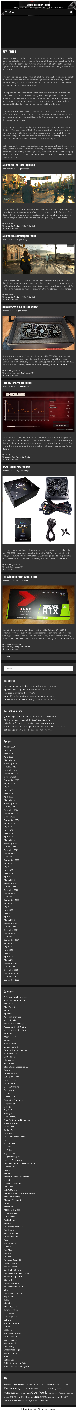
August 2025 (9, 783)
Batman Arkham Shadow (15, 1050)
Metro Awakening (12, 1196)
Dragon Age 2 (10, 1103)
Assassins (24, 1384)
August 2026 (9, 747)
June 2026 (8, 750)
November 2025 (11, 773)
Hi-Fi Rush (8, 1150)
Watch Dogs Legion (13, 1349)
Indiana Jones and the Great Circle (19, 1163)
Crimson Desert (11, 1073)
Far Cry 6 (8, 455)
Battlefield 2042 (11, 1053)
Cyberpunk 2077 (11, 1076)
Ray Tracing (15, 226)
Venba (7, 1326)
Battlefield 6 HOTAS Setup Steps (40, 723)
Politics (56, 1393)
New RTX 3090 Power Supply (16, 467)
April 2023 (8, 876)
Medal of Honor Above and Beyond (20, 1193)
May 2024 (8, 833)
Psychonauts (10, 1243)
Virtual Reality (10, 1336)
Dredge (7, 1106)
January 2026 (10, 766)
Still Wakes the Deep (13, 1286)
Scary (18, 1397)
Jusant (7, 1170)
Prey (6, 1240)
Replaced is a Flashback (14, 693)
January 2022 (10, 926)
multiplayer (9, 1392)
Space (48, 1397)
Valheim (7, 1320)
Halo (6, 1140)
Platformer (51, 1393)
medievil (59, 1389)
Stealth (58, 1397)
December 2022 (11, 890)
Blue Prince (9, 1063)
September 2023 (11, 860)
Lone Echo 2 (9, 1186)
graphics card (10, 373)
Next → (9, 656)
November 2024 (11, 813)
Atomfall (8, 1033)
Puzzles (62, 1393)
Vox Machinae (10, 1340)
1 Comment (9, 569)
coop (43, 1384)
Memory (8, 457)
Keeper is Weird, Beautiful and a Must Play (45, 726)
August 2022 (9, 903)
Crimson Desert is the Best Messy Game (22, 699)
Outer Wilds (9, 1216)
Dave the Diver (10, 1080)
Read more (62, 217)
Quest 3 (7, 1246)
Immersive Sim (46, 1389)
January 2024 (10, 846)
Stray (6, 1290)
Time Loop (21, 1401)
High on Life (9, 1153)
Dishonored (9, 1096)
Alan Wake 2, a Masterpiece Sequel (19, 236)
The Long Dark (10, 1306)
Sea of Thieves (10, 1266)
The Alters (8, 1303)
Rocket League (10, 1263)
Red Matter (9, 1250)
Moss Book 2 (10, 1206)
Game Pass (9, 1126)
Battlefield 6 (9, 1056)
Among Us (8, 1010)
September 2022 (11, 900)
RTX (21, 226)
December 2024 (11, 810)
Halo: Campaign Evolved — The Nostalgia (22, 686)
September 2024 (11, 820)
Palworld (8, 1223)
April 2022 (8, 916)
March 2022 (9, 920)
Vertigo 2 (8, 1330)
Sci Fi (26, 226)
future (65, 1384)
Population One (11, 1236)
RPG (12, 1397)
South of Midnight (12, 1270)
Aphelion (8, 1013)
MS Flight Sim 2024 (12, 1210)
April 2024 (8, 836)
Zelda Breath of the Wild (15, 1363)
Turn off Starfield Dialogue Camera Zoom (23, 696)
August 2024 (9, 823)
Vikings (28, 1400)
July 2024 (8, 826)
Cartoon (36, 1384)
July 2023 (8, 866)
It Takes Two (10, 1166)
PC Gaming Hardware (13, 370)
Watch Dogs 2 (10, 1346)
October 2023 (10, 856)
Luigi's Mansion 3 (12, 1190)
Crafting (48, 1384)
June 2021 (8, 950)
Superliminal (10, 1296)
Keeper (7, 1173)
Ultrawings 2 (9, 1313)
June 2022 (8, 910)
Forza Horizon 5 (11, 1123)
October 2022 (10, 896)
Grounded (8, 1133)
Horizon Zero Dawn (13, 1160)
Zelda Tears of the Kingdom (16, 1366)
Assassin (14, 1384)
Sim (32, 1397)
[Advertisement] (38, 31)
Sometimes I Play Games (38, 4)
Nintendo (23, 1393)
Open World (16, 457)
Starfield (8, 1280)
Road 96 (7, 1256)
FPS (58, 1384)
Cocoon (7, 1070)
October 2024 (10, 816)
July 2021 (8, 946)
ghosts (21, 1389)
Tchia (6, 1300)
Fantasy (53, 1384)
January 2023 (10, 886)
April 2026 (8, 757)
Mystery (18, 1393)
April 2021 (8, 956)
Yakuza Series (10, 1360)
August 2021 (9, 943)
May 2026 (8, 753)
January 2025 (10, 806)
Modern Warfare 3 (12, 1200)
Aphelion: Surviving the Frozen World (21, 689)
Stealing (53, 1397)
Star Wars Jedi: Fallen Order (16, 1273)
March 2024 (9, 840)
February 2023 (10, 883)
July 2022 (8, 906)
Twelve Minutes (11, 1310)
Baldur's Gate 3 (11, 1047)
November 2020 (11, 973)
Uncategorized (10, 1316)
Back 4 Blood (10, 1043)
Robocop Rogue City (13, 1260)
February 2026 (10, 763)
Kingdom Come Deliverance (16, 1176)
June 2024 (8, 830)
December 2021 (11, 930)
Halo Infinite (9, 1143)
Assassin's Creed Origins (15, 1027)
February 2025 (10, 803)
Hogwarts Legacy (12, 1156)
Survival (32, 226)
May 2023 (8, 873)
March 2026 (9, 760)
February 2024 (10, 843)
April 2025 (8, 796)
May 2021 (8, 953)
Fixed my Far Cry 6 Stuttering (17, 382)
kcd (51, 1389)
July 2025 (8, 786)
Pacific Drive (9, 1220)
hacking (28, 1388)
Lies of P (8, 1180)
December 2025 (11, 770)
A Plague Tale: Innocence (15, 997)
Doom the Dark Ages (13, 1100)
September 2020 (11, 980)
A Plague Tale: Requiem (14, 1000)
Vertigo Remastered (13, 1333)
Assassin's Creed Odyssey (15, 1023)
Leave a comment (11, 228)
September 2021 (11, 940)
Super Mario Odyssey (13, 1293)
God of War (9, 1130)
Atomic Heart (10, 1037)
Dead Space (9, 1083)
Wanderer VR (10, 1343)
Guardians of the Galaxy (15, 1136)
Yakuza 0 (8, 1356)
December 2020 (11, 970)
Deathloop (9, 1090)
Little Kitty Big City (12, 1183)
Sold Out (27, 647)
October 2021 (10, 936)
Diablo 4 (8, 1093)
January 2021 (10, 966)
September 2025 (11, 780)
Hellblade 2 (9, 1146)
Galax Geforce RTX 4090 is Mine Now (20, 307)
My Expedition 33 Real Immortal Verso (36, 730)
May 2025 (8, 793)
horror (7, 226)
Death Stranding (11, 1087)
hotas (39, 1389)
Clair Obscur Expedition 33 (16, 1067)
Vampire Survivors (12, 1323)
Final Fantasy (10, 1116)
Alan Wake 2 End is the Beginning (19, 165)
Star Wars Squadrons (13, 1276)
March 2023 (9, 880)
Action (7, 1384)
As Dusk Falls (10, 1020)
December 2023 (11, 850)
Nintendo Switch (11, 1213)
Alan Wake (9, 1003)
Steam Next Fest (11, 1283)
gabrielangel (9, 716)
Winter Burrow (11, 1353)
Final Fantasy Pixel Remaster (17, 1120)
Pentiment (9, 1230)
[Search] (71, 12)
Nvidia (18, 373)
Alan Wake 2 (9, 223)
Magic (54, 1389)
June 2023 (8, 870)
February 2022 (10, 923)
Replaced (8, 1253)
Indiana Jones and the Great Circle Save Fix (38, 716)
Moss (6, 1203)
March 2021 (9, 960)
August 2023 (9, 863)
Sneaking (39, 1396)
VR (47, 1400)
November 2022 (11, 893)
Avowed (7, 1040)
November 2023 (11, 853)
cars (31, 1384)
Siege (28, 1397)
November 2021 (11, 933)
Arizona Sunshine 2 (12, 1017)
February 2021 (10, 963)
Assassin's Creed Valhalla (15, 1030)
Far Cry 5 (8, 1110)
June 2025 (8, 790)
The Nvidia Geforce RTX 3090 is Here (20, 576)
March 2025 (9, 800)
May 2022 (8, 913)
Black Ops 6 (9, 1060)
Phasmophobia (11, 1233)
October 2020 (10, 976)
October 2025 (10, 777)
